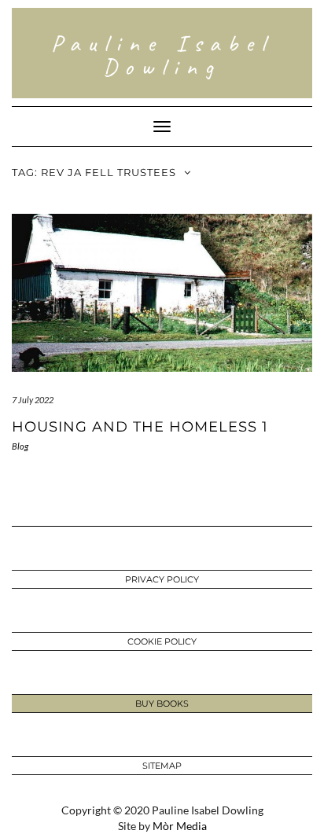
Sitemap (162, 765)
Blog (20, 446)
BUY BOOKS (162, 703)
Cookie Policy (162, 641)
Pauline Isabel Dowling (162, 55)
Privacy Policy (162, 579)
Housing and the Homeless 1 (140, 426)
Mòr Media (180, 825)
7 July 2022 (32, 400)
